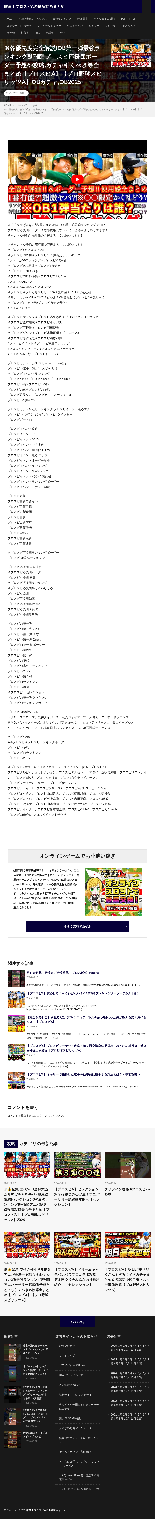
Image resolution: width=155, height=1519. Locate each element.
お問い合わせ (67, 1346)
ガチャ (27, 26)
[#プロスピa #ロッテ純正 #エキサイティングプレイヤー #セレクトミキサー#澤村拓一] (12, 1394)
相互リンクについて (71, 1375)
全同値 (11, 33)
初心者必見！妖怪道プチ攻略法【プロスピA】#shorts (62, 972)
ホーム (8, 19)
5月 (140, 1346)
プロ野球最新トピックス (32, 19)
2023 (114, 1387)
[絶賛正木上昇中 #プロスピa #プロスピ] (12, 1439)
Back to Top (77, 1322)
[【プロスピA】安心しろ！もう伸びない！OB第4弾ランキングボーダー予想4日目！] (16, 999)
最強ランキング (62, 19)
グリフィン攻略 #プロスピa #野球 (127, 1192)
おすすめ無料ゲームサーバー (76, 1428)
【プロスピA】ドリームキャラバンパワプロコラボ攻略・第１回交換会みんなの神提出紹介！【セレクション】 (77, 1277)
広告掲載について (69, 1385)
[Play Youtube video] (77, 179)
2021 (114, 1414)
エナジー (12, 26)
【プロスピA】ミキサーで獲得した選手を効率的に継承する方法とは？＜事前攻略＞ (83, 1074)
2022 (114, 1401)
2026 (114, 1346)
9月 (121, 1363)
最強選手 (82, 19)
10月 (127, 1363)
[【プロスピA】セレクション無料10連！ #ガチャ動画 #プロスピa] (12, 1373)
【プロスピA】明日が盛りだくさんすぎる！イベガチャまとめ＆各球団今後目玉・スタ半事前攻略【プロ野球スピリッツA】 (127, 1280)
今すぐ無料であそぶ (77, 926)
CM (135, 19)
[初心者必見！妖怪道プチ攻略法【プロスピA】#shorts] (16, 978)
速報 (62, 33)
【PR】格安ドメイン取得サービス (79, 1489)
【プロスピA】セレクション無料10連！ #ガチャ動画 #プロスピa (35, 1370)
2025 (114, 1359)
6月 (145, 1346)
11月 (133, 1363)
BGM (124, 19)
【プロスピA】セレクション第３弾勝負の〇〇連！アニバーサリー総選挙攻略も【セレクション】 (77, 1197)
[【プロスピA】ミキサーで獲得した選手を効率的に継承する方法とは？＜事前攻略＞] (16, 1080)
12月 (140, 1363)
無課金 (50, 33)
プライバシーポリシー (72, 1365)
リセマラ (110, 26)
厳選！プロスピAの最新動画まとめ (46, 1510)
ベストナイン (75, 26)
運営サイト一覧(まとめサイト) (77, 1395)
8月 (116, 1350)
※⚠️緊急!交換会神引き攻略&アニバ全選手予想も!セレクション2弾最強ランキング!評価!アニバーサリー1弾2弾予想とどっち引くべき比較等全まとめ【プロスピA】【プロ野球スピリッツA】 (27, 1285)
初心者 (25, 33)
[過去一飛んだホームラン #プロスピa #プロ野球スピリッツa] (12, 1352)
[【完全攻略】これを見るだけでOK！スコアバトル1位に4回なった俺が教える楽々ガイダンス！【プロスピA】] (16, 1023)
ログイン (42, 1115)
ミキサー (94, 26)
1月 (120, 1346)
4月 (135, 1346)
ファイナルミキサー (49, 26)
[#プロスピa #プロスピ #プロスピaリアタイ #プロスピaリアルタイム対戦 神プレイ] (12, 1416)
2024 (114, 1373)
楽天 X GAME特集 (70, 1418)
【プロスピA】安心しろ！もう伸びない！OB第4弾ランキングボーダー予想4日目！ (82, 993)
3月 (130, 1346)
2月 (125, 1346)
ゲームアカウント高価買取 (75, 1452)
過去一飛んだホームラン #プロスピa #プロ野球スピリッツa (35, 1349)
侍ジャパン (128, 26)
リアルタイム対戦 (104, 19)
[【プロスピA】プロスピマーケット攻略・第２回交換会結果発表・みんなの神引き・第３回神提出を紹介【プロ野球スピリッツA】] (16, 1052)
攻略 (37, 33)
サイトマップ (67, 1355)
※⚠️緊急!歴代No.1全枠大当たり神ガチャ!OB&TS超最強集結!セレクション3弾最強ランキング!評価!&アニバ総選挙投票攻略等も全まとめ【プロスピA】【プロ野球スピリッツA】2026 (27, 1205)
